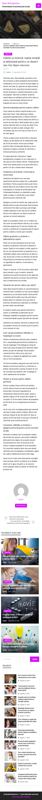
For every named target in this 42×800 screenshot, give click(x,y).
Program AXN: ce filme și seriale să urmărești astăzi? (17, 615)
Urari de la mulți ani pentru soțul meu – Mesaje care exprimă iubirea (19, 645)
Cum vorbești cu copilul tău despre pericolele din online (27, 720)
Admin (8, 72)
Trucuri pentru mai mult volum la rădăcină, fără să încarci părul (26, 688)
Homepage (6, 44)
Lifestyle (16, 44)
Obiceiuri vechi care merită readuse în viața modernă (19, 557)
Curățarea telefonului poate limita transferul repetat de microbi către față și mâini (27, 776)
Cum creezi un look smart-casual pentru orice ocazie (27, 676)
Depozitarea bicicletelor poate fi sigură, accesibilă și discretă (27, 732)
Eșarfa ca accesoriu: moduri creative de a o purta (27, 765)
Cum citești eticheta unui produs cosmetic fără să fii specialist (27, 754)
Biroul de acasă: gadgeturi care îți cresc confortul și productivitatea (27, 743)
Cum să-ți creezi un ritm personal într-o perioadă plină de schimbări (19, 586)
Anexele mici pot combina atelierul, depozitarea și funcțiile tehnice (27, 699)
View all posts (21, 505)
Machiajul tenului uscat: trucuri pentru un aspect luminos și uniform (26, 710)
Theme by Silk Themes (21, 797)
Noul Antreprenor (11, 3)
